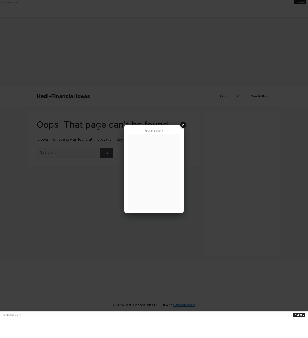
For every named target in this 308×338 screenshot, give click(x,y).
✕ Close (299, 314)
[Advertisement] (154, 172)
